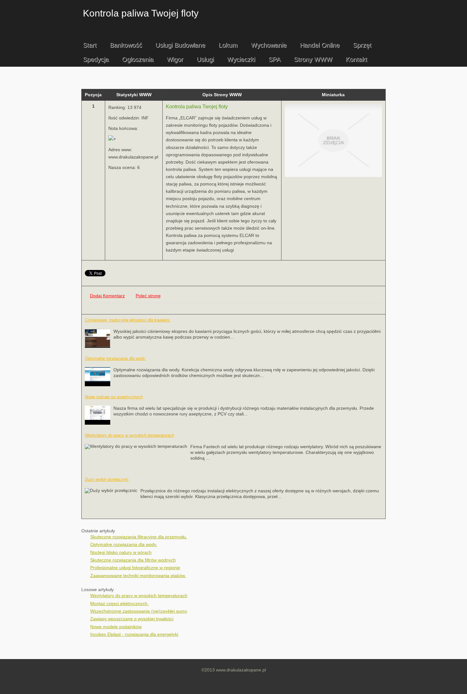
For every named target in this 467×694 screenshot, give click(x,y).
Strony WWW (313, 59)
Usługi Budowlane (180, 45)
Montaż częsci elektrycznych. (119, 603)
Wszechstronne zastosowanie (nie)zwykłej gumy (138, 611)
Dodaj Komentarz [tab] (107, 295)
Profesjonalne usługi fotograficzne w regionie (135, 567)
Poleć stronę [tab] (148, 295)
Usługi (205, 59)
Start (90, 45)
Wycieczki (241, 59)
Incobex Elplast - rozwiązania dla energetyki (134, 634)
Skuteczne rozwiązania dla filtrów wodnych (133, 560)
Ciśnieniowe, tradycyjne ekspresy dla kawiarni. (128, 320)
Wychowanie (269, 45)
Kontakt (356, 59)
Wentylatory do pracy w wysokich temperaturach (129, 435)
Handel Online (320, 45)
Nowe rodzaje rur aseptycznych (114, 396)
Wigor (175, 59)
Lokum (228, 45)
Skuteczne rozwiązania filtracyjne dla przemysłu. (138, 537)
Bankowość (126, 45)
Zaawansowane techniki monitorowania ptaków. (138, 575)
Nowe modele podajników (116, 626)
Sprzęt (362, 45)
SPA (274, 59)
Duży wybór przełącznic (107, 479)
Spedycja (96, 59)
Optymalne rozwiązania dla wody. (115, 358)
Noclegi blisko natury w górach (121, 552)
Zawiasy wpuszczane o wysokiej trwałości (131, 619)
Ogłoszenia (137, 59)
